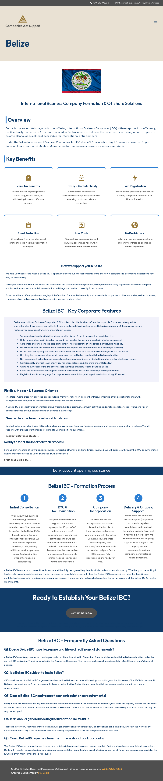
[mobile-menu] (151, 21)
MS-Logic (43, 772)
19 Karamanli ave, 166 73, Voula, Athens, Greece (138, 3)
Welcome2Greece (112, 768)
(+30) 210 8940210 (101, 3)
